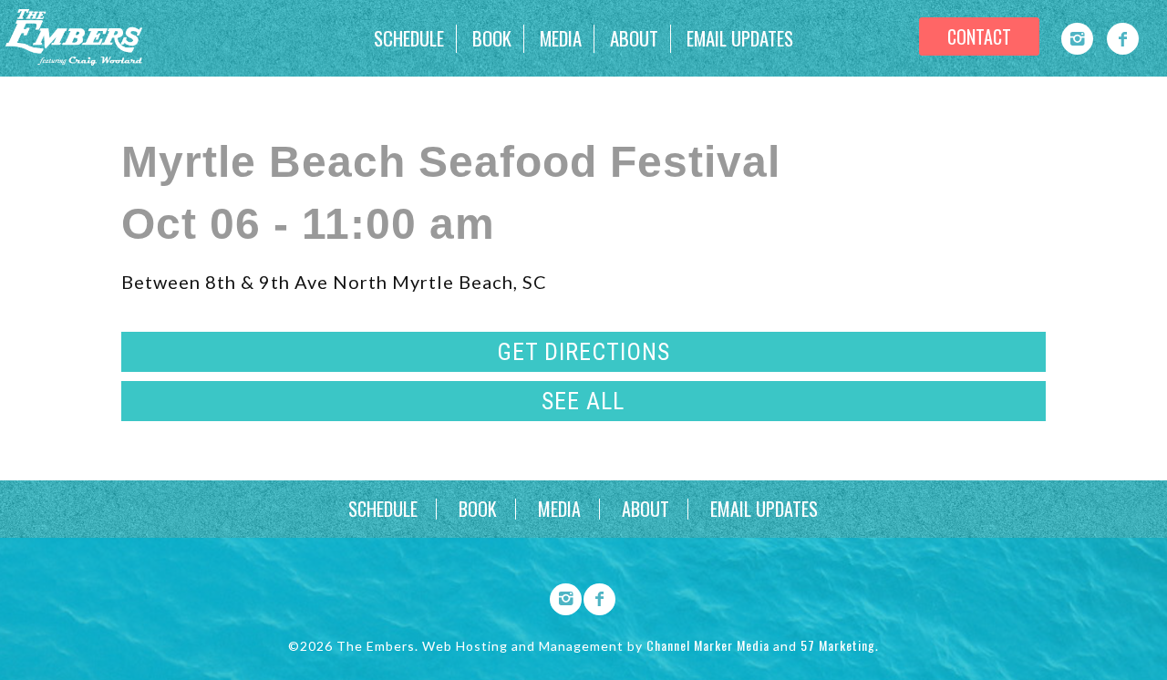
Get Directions (583, 352)
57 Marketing (837, 644)
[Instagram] (1077, 39)
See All (583, 401)
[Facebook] (1123, 39)
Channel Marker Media (707, 644)
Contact (979, 36)
